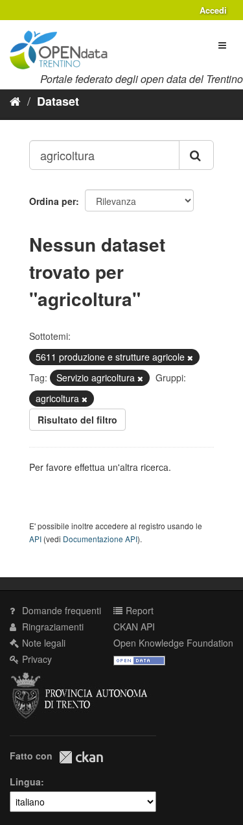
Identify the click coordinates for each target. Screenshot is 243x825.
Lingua (25, 781)
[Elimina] (190, 357)
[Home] (15, 100)
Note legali (42, 642)
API (35, 538)
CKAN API (134, 626)
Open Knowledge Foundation (173, 642)
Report (138, 610)
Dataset (58, 101)
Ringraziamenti (51, 626)
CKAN (81, 757)
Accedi (213, 10)
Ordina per (52, 201)
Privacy (35, 658)
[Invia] (196, 155)
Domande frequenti (60, 610)
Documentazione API (100, 538)
